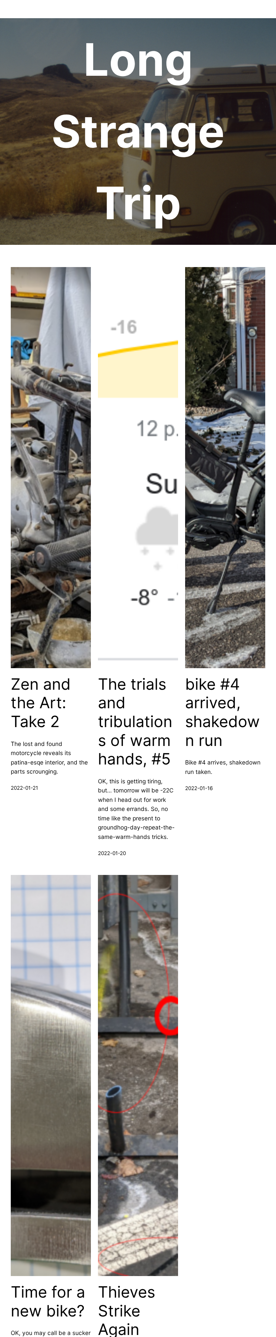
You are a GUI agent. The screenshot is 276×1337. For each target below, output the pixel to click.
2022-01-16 (199, 788)
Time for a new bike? (48, 1301)
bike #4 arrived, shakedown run (222, 712)
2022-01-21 (24, 788)
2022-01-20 (112, 853)
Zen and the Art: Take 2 (41, 703)
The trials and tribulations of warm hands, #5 (135, 722)
